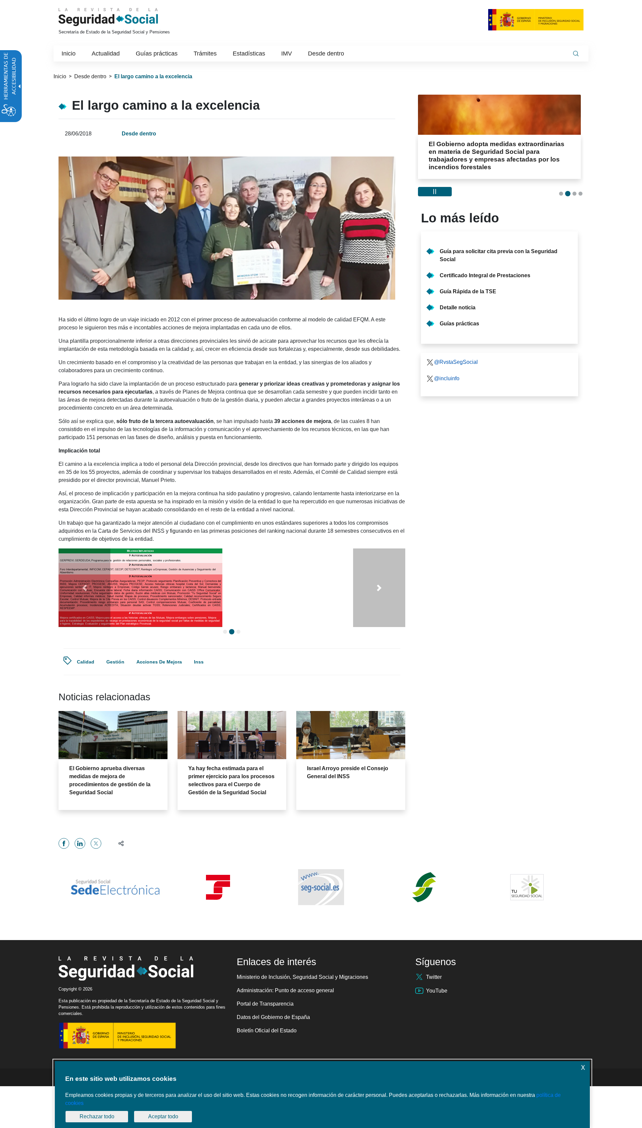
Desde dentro (90, 76)
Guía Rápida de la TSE (468, 291)
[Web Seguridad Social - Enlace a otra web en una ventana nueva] (321, 926)
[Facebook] (64, 882)
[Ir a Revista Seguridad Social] (121, 17)
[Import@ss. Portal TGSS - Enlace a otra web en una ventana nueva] (218, 925)
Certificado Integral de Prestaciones (485, 275)
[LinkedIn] (80, 882)
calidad (85, 700)
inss (199, 700)
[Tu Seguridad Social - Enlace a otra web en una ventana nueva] (526, 926)
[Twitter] (96, 882)
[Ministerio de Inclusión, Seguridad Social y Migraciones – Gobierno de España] (535, 19)
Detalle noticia (457, 307)
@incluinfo (446, 378)
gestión (115, 700)
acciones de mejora (159, 700)
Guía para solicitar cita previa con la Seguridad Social (498, 255)
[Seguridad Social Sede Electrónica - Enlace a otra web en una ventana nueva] (115, 925)
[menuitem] (69, 53)
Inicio (60, 76)
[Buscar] (576, 53)
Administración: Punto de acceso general (285, 1029)
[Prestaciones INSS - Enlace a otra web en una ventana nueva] (423, 926)
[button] (84, 606)
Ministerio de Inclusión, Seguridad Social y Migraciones (302, 1015)
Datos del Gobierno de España (273, 1055)
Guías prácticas (459, 323)
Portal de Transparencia (265, 1042)
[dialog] (322, 1094)
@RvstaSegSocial (456, 362)
